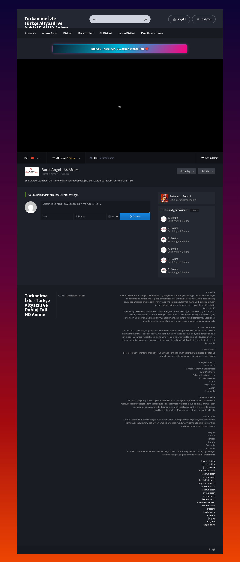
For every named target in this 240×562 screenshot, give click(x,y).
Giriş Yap (206, 19)
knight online (209, 512)
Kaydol (182, 19)
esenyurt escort (208, 473)
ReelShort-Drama (152, 33)
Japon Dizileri (126, 33)
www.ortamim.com (206, 502)
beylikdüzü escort (207, 470)
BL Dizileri (105, 33)
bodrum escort (208, 499)
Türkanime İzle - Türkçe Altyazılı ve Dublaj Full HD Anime (46, 23)
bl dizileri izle (209, 467)
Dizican (67, 33)
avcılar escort (209, 476)
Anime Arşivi (49, 33)
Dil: (26, 158)
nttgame (211, 508)
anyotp (212, 518)
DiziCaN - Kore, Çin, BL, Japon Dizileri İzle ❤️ (120, 49)
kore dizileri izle (208, 461)
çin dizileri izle (208, 464)
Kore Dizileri (85, 33)
